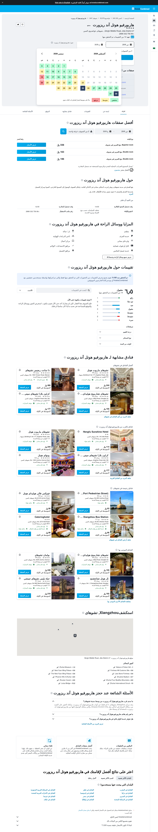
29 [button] (83, 88)
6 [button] (93, 71)
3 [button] (110, 71)
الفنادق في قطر (88, 790)
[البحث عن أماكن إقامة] (154, 20)
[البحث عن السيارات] (154, 25)
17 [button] (111, 82)
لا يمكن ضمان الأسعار (84, 810)
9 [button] (116, 77)
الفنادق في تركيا (127, 793)
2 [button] (116, 71)
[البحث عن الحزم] (154, 30)
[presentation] (52, 43)
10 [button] (111, 77)
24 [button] (111, 88)
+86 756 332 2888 (126, 33)
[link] (117, 416)
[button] (2, 2)
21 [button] (88, 82)
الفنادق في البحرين (126, 796)
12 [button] (99, 77)
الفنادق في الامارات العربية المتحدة (43, 793)
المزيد (131, 194)
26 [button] (99, 88)
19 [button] (99, 82)
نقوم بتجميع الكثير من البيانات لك (119, 821)
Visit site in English (62, 2)
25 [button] (105, 88)
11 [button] (105, 77)
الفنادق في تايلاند (49, 799)
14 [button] (88, 77)
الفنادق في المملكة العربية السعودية (43, 790)
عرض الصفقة (83, 387)
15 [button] (83, 77)
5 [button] (99, 71)
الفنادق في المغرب (126, 790)
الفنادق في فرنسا (49, 796)
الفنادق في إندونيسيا (87, 793)
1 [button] (82, 66)
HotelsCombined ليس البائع (121, 817)
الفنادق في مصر (88, 796)
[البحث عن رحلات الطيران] (154, 15)
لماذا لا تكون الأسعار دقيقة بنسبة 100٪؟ (117, 825)
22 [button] (83, 82)
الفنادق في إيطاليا (88, 799)
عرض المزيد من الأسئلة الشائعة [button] (92, 724)
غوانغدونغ (107, 18)
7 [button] (88, 71)
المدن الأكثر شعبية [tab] (107, 778)
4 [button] (105, 71)
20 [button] (94, 82)
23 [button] (116, 88)
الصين (120, 18)
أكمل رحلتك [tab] (92, 778)
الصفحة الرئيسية (129, 18)
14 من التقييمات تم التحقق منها (114, 37)
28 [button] (88, 88)
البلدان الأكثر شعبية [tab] (124, 778)
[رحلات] (154, 41)
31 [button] (111, 93)
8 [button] (82, 71)
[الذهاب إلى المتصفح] (154, 35)
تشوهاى (95, 18)
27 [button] (94, 88)
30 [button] (116, 93)
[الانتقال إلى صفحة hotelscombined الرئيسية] (141, 9)
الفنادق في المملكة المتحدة (123, 799)
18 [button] (105, 82)
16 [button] (116, 82)
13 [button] (94, 77)
